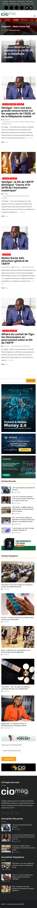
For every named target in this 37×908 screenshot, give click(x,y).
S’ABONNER (5, 1)
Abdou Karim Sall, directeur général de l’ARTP (14, 260)
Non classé (6, 254)
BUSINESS (13, 104)
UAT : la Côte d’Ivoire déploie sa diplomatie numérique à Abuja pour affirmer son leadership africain (23, 519)
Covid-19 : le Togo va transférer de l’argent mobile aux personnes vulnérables (17, 618)
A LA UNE (5, 104)
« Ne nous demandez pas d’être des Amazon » (23, 489)
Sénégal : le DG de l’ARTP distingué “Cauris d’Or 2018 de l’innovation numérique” (17, 186)
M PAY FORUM (5, 3)
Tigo (28, 346)
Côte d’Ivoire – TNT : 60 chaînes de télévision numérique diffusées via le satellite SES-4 (15, 688)
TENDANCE (13, 178)
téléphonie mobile (6, 124)
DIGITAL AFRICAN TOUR (14, 3)
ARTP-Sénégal (25, 121)
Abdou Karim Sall (10, 121)
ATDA (32, 3)
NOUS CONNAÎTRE (21, 1)
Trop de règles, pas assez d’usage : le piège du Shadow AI (23, 529)
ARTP (20, 121)
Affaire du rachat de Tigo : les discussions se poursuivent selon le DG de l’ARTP (18, 338)
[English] (27, 8)
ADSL (17, 121)
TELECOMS (13, 330)
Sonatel (32, 121)
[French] (31, 8)
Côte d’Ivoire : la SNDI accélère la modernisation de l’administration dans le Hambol (23, 509)
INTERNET (20, 104)
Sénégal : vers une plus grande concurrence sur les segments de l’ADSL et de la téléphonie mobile (18, 112)
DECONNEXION (12, 1)
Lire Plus (30, 138)
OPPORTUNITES (29, 1)
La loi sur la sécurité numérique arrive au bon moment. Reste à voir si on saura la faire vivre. (23, 498)
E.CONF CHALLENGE (25, 3)
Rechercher (31, 381)
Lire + (3, 142)
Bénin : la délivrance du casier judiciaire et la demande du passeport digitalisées (15, 651)
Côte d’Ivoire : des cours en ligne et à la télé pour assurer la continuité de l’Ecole (17, 586)
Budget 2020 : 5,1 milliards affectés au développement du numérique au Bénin (13, 724)
